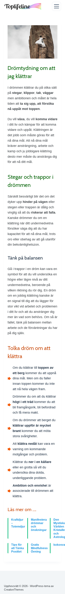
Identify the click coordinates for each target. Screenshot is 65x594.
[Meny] (56, 6)
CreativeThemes (14, 589)
